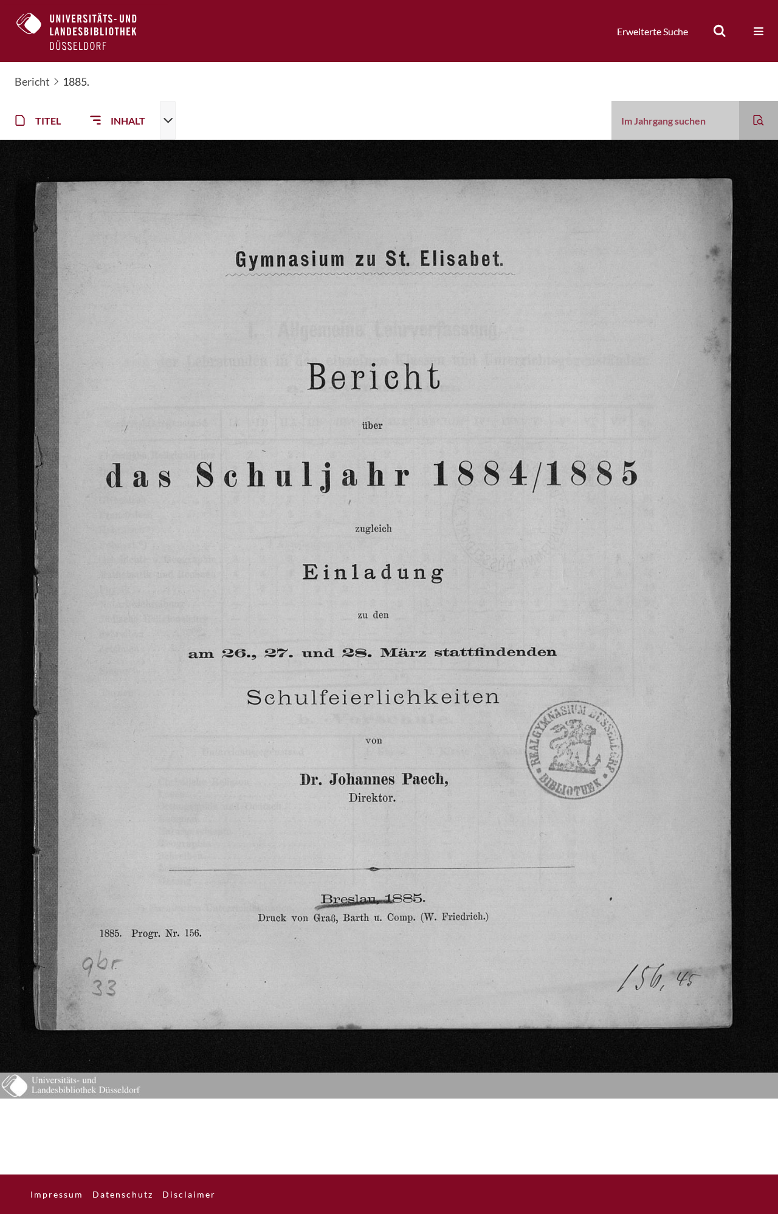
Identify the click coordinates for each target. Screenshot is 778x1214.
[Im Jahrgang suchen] (758, 120)
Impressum (56, 1194)
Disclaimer (189, 1194)
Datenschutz (122, 1194)
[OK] (719, 31)
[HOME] (86, 31)
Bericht (32, 81)
